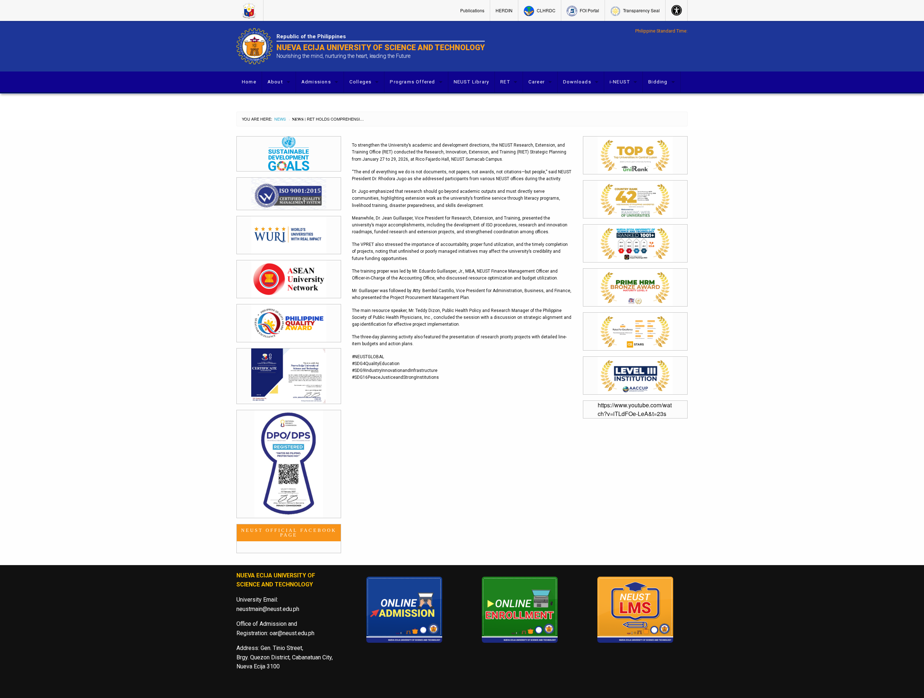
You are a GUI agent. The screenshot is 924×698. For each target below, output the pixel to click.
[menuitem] (249, 10)
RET (505, 81)
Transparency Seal (641, 10)
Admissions (316, 81)
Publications (472, 10)
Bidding (657, 81)
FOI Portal (589, 10)
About (275, 81)
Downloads (577, 81)
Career (536, 81)
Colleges (360, 81)
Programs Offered (412, 81)
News (280, 119)
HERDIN (504, 10)
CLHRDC (545, 10)
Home (249, 81)
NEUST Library (471, 81)
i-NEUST (620, 81)
